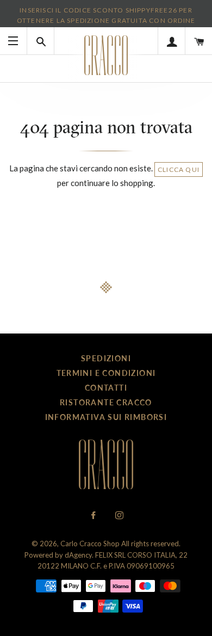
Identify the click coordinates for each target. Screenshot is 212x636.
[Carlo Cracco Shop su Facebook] (94, 515)
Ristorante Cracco (106, 402)
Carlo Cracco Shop (90, 543)
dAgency (78, 555)
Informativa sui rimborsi (106, 417)
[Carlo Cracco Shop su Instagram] (119, 515)
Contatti (106, 387)
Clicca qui (178, 169)
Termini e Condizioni (106, 373)
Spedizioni (106, 358)
